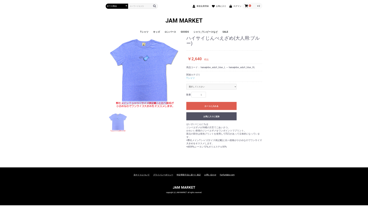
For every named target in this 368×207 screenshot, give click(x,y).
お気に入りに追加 (211, 116)
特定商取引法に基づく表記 (189, 175)
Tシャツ (144, 31)
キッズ (156, 31)
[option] (145, 72)
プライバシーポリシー (163, 175)
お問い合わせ (210, 175)
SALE (225, 31)
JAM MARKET (184, 21)
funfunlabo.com (227, 175)
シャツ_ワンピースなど (205, 31)
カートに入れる (211, 106)
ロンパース (170, 31)
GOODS (185, 31)
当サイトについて (142, 175)
